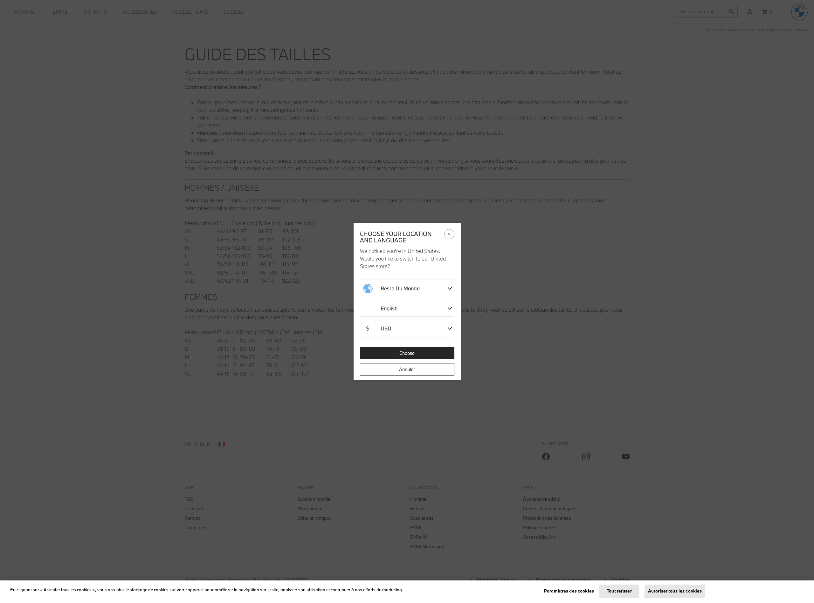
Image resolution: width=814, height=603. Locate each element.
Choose (407, 353)
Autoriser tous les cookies (675, 591)
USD (378, 328)
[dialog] (407, 301)
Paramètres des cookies (569, 591)
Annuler (407, 369)
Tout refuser (619, 591)
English (389, 308)
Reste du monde (400, 288)
